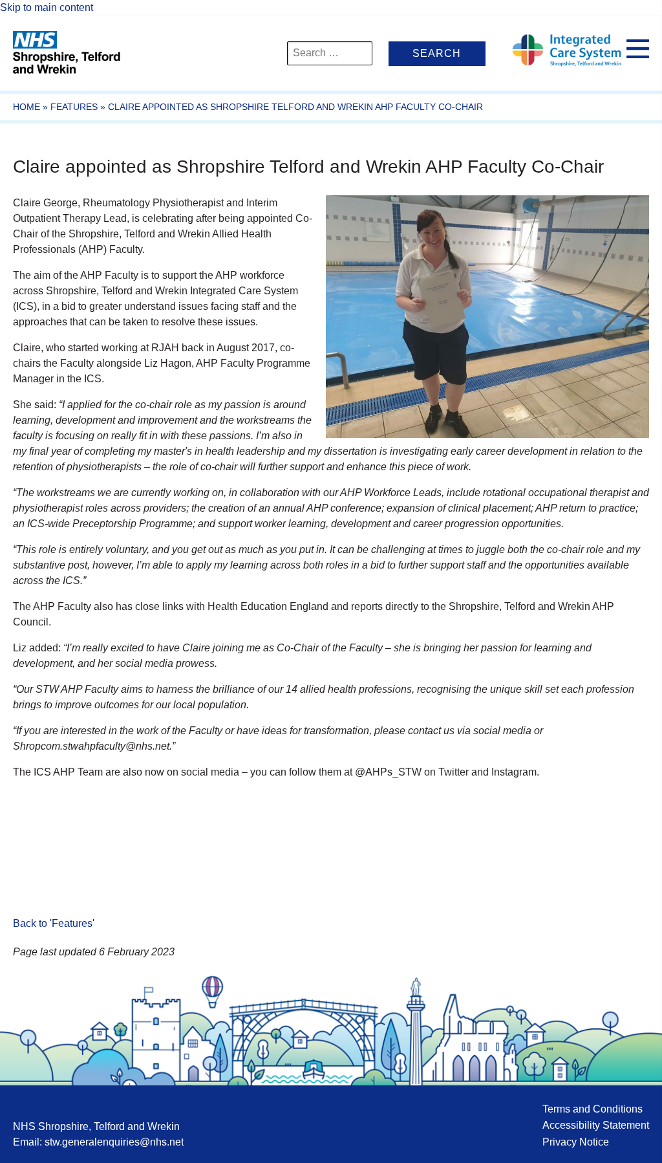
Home (26, 107)
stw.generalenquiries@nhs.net (114, 1141)
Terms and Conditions (592, 1108)
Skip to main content (46, 7)
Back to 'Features (52, 923)
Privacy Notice (575, 1141)
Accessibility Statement (595, 1125)
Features (74, 107)
